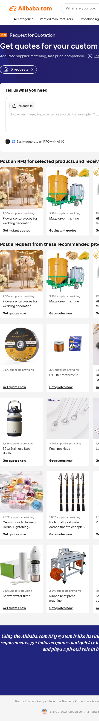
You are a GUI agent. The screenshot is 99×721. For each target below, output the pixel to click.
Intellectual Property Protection (68, 701)
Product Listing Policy (30, 701)
